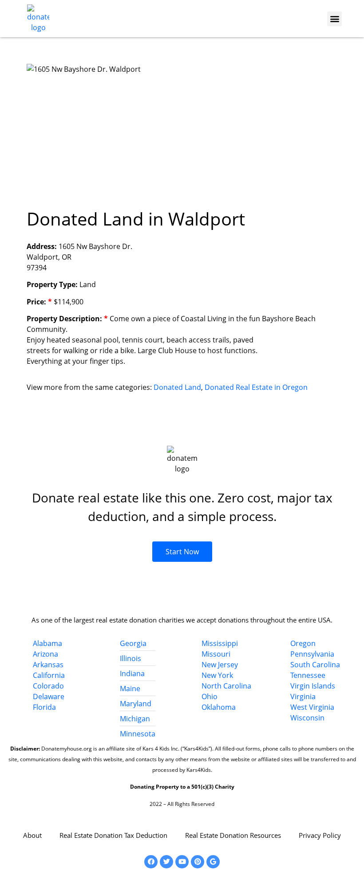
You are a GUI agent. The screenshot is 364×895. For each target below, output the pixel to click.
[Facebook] (151, 861)
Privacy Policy (320, 835)
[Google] (213, 861)
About (32, 835)
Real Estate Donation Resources (233, 835)
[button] (334, 19)
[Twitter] (166, 861)
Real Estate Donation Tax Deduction (113, 835)
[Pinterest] (197, 861)
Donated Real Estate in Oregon (256, 387)
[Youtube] (182, 861)
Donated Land (177, 387)
